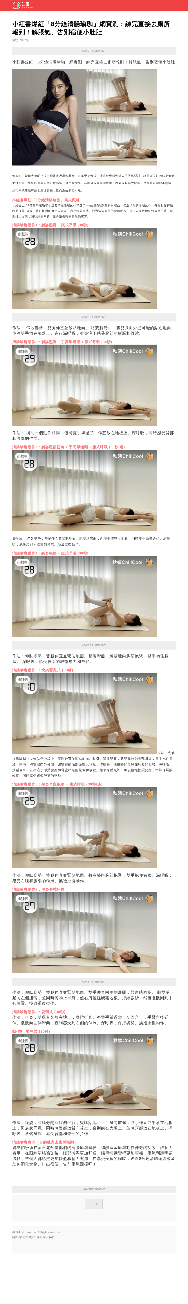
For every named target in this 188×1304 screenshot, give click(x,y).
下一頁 (94, 1203)
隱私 (45, 1237)
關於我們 (17, 1237)
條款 (39, 1237)
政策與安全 (29, 1237)
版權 (51, 1237)
